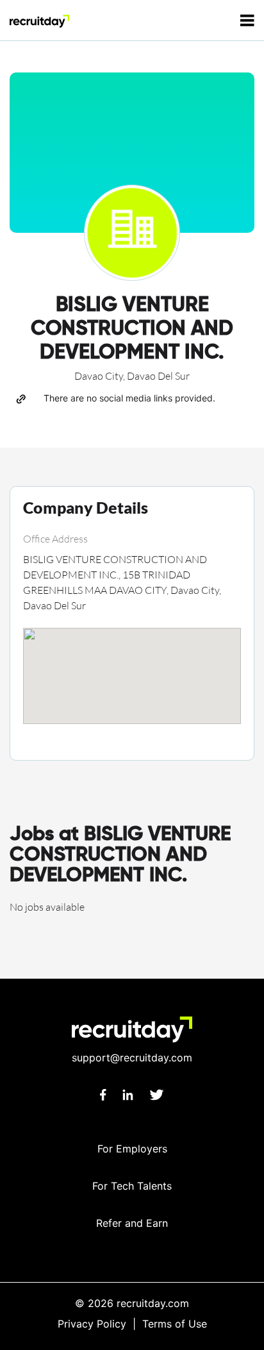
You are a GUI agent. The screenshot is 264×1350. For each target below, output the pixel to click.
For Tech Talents (132, 1185)
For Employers (132, 1148)
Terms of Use (174, 1323)
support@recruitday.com (132, 1057)
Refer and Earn (132, 1223)
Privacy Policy (92, 1323)
